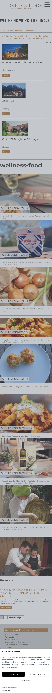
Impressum (6, 690)
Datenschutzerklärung (9, 687)
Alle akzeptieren (13, 674)
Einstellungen (26, 681)
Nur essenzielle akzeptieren (38, 674)
